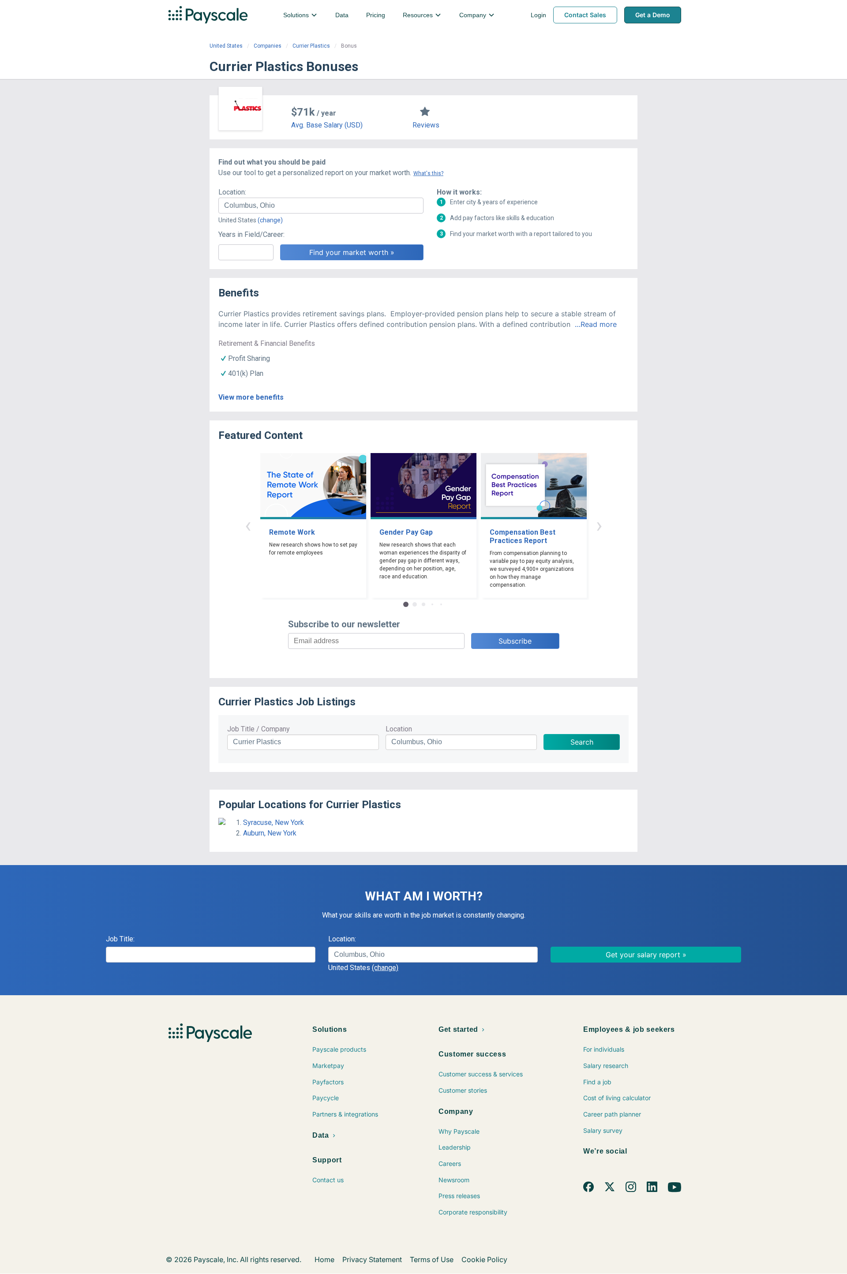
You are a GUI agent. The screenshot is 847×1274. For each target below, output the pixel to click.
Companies (267, 46)
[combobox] (321, 206)
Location (399, 729)
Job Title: (120, 939)
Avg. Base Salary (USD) (327, 125)
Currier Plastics (311, 46)
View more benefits (251, 397)
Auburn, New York (269, 833)
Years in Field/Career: (251, 234)
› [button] (599, 525)
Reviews (425, 125)
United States (226, 46)
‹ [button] (248, 525)
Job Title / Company (258, 729)
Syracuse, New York (273, 822)
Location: (232, 192)
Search (581, 742)
